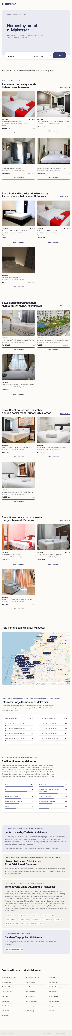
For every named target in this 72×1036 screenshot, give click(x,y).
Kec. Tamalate (6, 987)
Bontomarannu (53, 996)
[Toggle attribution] (68, 683)
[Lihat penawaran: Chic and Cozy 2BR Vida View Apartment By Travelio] (53, 537)
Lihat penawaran (18, 133)
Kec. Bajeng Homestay (32, 977)
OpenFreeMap (40, 683)
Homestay (10, 4)
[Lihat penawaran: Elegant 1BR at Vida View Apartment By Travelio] (53, 151)
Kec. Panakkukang (55, 987)
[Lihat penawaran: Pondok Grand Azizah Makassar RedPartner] (18, 213)
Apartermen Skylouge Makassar (11, 168)
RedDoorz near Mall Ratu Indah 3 (12, 121)
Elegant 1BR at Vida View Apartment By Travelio (51, 168)
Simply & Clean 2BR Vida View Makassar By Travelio (18, 384)
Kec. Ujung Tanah (54, 1001)
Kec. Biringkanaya (31, 1001)
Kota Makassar (6, 982)
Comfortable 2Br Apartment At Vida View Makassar (52, 340)
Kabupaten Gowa (54, 1006)
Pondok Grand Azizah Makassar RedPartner (15, 231)
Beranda (9, 14)
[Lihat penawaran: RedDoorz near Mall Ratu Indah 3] (18, 104)
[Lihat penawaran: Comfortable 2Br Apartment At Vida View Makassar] (53, 323)
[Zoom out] (67, 636)
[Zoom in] (67, 634)
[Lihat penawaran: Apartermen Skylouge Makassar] (18, 151)
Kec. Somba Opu (7, 991)
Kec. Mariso (29, 987)
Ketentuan (50, 1033)
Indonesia (15, 14)
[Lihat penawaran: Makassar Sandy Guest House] (18, 260)
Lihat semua (65, 87)
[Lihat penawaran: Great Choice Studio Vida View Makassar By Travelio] (53, 104)
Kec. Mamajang (30, 996)
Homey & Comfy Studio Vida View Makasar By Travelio (18, 447)
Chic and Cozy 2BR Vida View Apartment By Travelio (53, 554)
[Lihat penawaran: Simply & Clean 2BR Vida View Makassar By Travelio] (18, 367)
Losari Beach (6, 1001)
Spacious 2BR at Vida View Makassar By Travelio (17, 599)
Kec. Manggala (30, 982)
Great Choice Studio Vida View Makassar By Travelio (53, 121)
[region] (36, 658)
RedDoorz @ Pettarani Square (11, 554)
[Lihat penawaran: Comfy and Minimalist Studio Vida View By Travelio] (18, 475)
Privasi (43, 1033)
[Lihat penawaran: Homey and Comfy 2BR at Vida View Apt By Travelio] (18, 323)
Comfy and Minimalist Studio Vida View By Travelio (17, 492)
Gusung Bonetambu (32, 1006)
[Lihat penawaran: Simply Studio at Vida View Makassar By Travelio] (53, 430)
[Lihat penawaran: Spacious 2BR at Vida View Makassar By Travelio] (18, 582)
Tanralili (51, 1011)
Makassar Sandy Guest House (11, 277)
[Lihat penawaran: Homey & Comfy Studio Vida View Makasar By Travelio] (18, 430)
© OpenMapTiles (48, 683)
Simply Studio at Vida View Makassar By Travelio (52, 447)
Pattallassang (30, 1011)
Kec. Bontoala (53, 991)
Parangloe (5, 1015)
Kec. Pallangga (53, 982)
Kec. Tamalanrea (7, 1006)
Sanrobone (52, 977)
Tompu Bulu (5, 1011)
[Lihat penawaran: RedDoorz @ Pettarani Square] (18, 537)
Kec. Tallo (5, 996)
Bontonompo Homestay (9, 977)
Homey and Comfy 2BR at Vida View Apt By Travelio (18, 340)
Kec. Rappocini (30, 991)
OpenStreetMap (62, 683)
